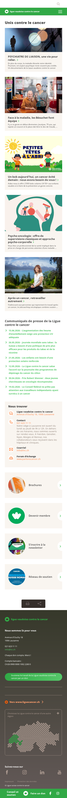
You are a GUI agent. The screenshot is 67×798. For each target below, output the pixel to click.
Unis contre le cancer (25, 22)
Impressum (9, 781)
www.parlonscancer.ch (29, 459)
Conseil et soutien (13, 793)
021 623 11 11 (24, 423)
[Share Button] (39, 604)
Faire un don (38, 793)
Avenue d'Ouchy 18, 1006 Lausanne (35, 414)
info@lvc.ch (23, 450)
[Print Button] (28, 604)
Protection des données (27, 781)
